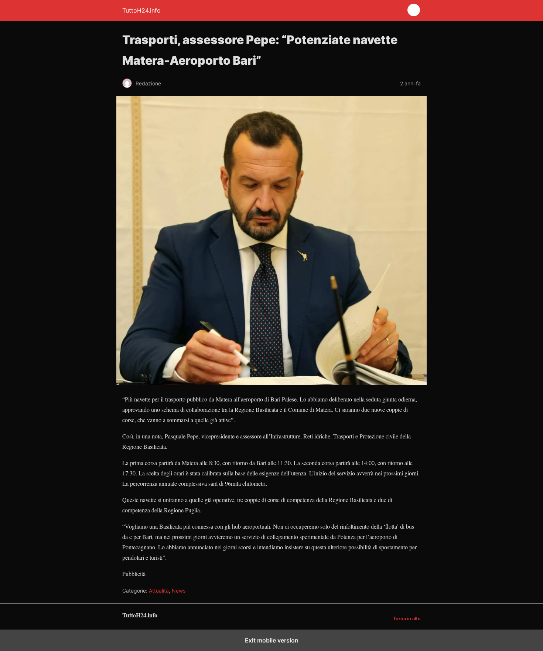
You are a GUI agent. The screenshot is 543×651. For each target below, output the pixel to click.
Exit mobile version (271, 640)
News (178, 590)
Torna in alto (407, 618)
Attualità (159, 590)
